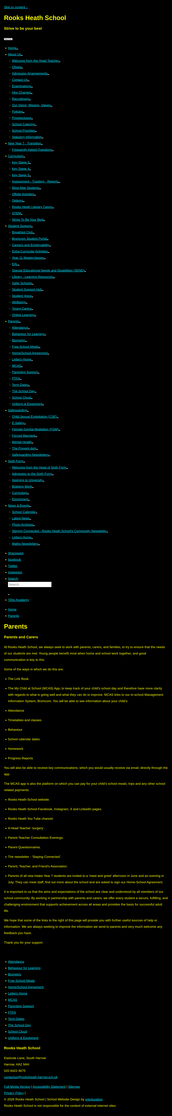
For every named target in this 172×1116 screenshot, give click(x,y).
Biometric (14, 974)
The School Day (19, 1025)
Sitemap (74, 1086)
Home (12, 609)
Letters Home (17, 993)
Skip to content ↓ (16, 7)
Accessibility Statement (49, 1086)
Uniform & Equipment (23, 1038)
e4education (94, 1099)
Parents (13, 616)
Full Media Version (17, 1086)
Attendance (16, 961)
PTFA (12, 1012)
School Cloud (17, 1031)
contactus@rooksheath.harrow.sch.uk (31, 1077)
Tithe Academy (18, 600)
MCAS (12, 1000)
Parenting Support (21, 1006)
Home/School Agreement (26, 987)
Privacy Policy (14, 1093)
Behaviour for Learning (24, 968)
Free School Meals (21, 980)
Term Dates (16, 1019)
